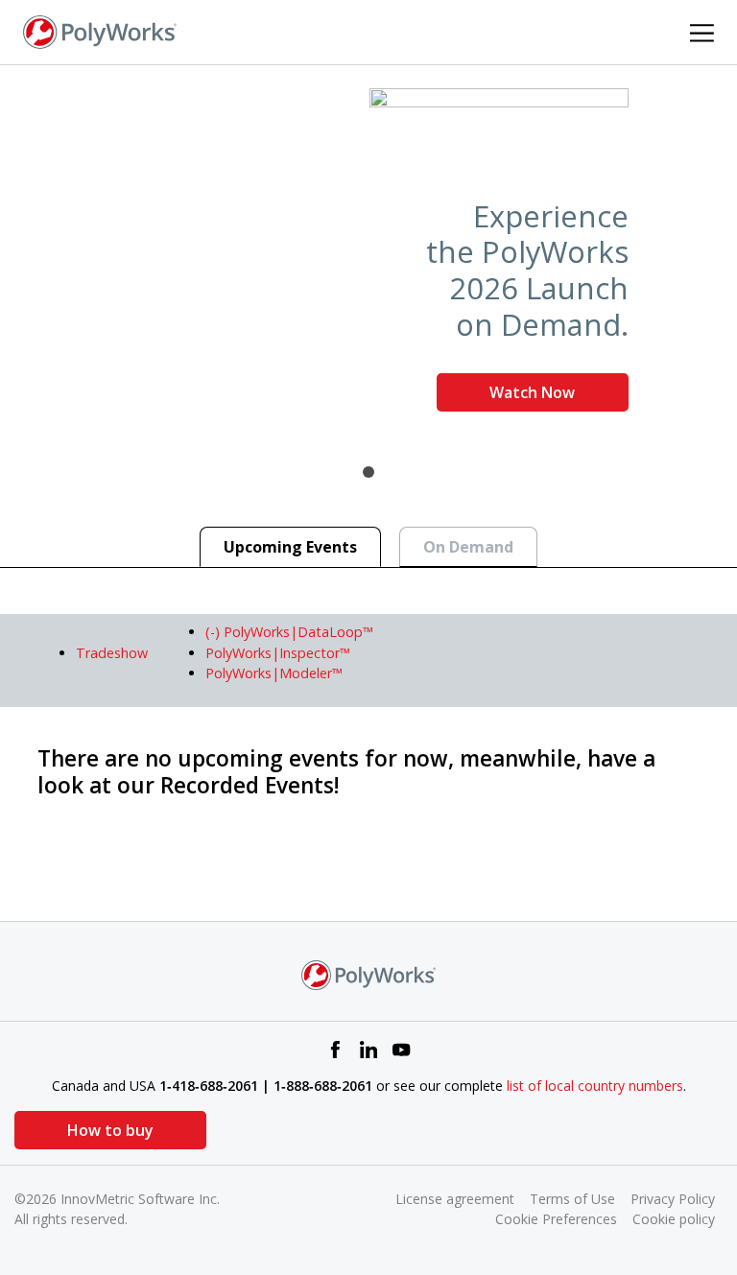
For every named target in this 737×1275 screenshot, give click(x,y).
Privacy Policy (672, 1199)
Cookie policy (673, 1219)
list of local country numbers (595, 1085)
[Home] (100, 30)
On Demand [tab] (468, 546)
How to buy (110, 1130)
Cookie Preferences (556, 1219)
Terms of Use (572, 1199)
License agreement (454, 1199)
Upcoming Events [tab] (290, 546)
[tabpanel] (368, 257)
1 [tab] (368, 472)
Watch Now (532, 392)
